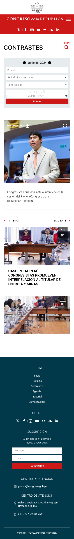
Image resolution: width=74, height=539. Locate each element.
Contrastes (37, 386)
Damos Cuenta (37, 401)
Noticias (37, 380)
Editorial (37, 396)
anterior (13, 220)
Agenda (37, 391)
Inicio (37, 375)
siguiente (60, 220)
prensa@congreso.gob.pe (32, 486)
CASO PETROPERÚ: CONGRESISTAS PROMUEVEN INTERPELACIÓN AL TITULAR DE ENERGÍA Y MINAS (34, 277)
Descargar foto (15, 125)
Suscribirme (37, 465)
